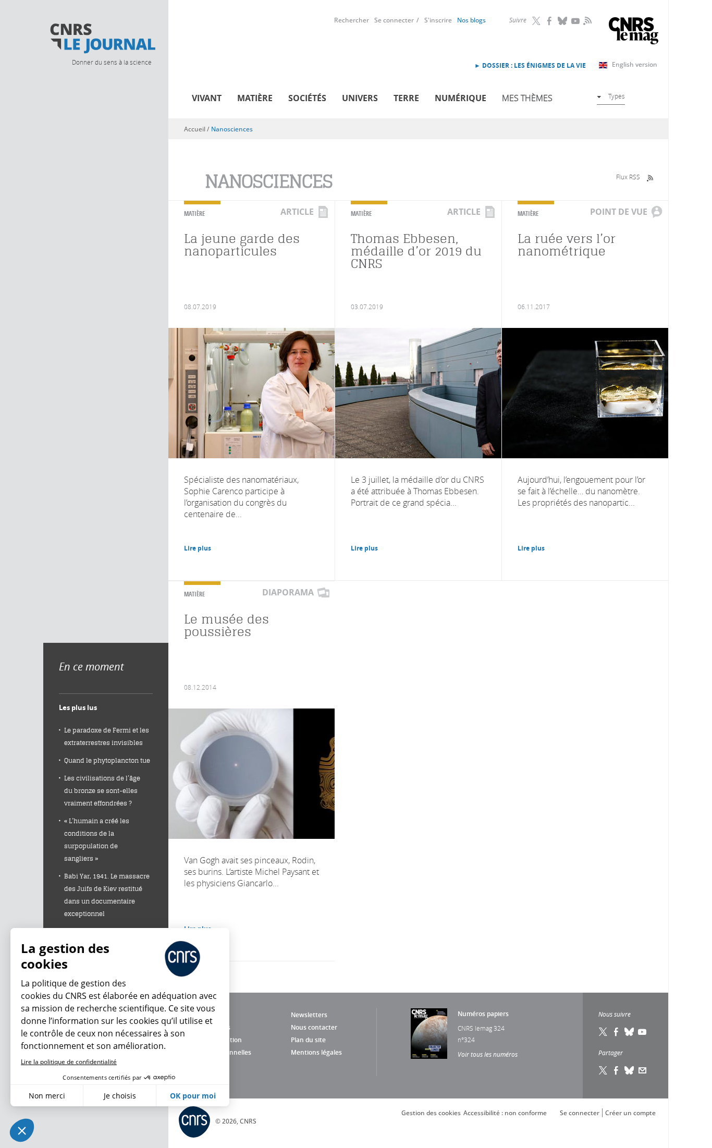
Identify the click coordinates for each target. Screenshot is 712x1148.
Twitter (537, 21)
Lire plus (197, 548)
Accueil (194, 129)
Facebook (550, 21)
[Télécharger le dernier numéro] (429, 1033)
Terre (406, 98)
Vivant (207, 98)
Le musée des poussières (226, 625)
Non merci (47, 1096)
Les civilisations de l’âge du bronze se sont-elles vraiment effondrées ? (102, 790)
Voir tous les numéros (488, 1054)
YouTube (576, 21)
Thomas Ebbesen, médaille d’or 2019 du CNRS (416, 251)
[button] (21, 1130)
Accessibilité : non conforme (505, 1112)
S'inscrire (438, 20)
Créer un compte (630, 1112)
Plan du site (308, 1039)
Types (616, 96)
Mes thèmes (527, 98)
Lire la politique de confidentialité (69, 1061)
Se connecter (394, 20)
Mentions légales (316, 1052)
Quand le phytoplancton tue (107, 760)
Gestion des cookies (431, 1112)
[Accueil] (102, 38)
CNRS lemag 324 (481, 1028)
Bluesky (563, 21)
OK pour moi (193, 1096)
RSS (586, 20)
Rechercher (351, 20)
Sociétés (307, 98)
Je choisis (120, 1096)
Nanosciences (232, 129)
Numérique (460, 98)
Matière (255, 98)
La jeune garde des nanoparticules (242, 245)
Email (642, 1070)
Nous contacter (314, 1027)
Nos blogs (471, 20)
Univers (360, 98)
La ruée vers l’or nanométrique (567, 245)
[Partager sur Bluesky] (629, 1070)
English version (634, 64)
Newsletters (309, 1014)
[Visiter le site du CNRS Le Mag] (633, 32)
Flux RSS (628, 177)
